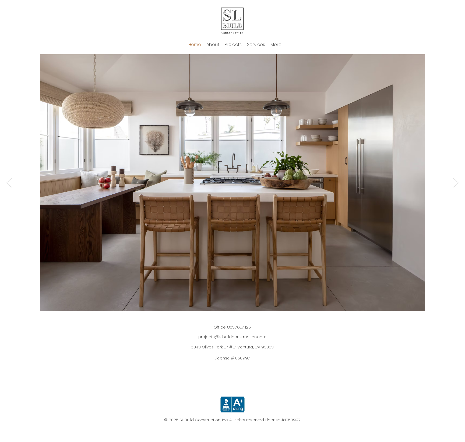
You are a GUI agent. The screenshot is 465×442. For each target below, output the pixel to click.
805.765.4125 (239, 327)
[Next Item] (456, 182)
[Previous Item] (9, 182)
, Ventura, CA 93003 (232, 347)
